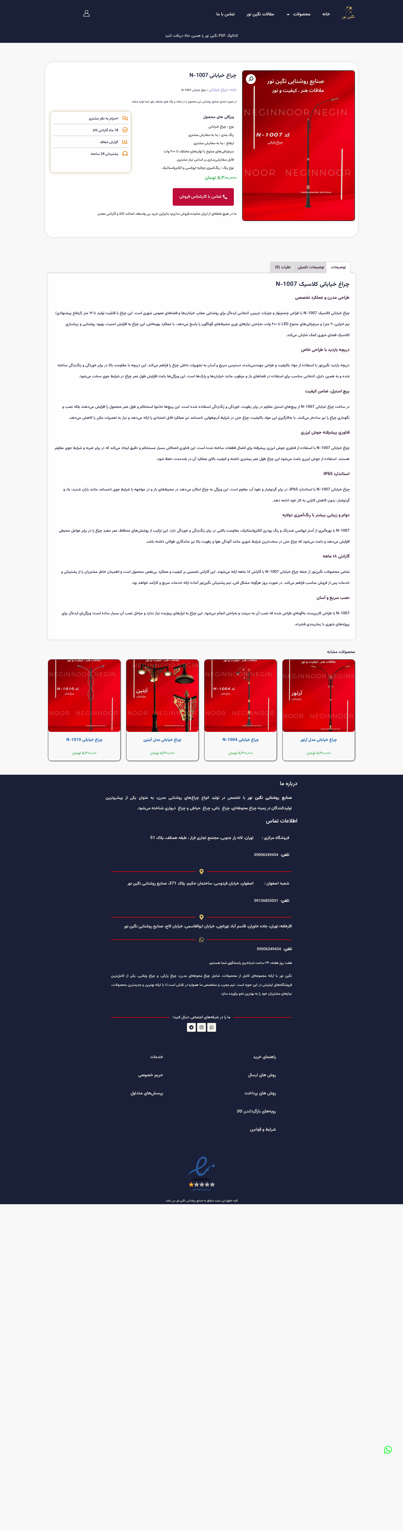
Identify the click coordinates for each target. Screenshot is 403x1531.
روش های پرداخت (260, 1093)
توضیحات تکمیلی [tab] (311, 267)
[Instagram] (201, 1027)
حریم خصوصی (150, 1075)
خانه (326, 14)
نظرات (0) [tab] (283, 267)
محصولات (302, 14)
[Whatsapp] (388, 1449)
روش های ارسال (262, 1075)
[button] (251, 79)
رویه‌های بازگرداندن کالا (256, 1111)
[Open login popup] (86, 13)
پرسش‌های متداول (146, 1093)
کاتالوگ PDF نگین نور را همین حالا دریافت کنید (201, 36)
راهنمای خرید (264, 1057)
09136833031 (266, 901)
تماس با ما (225, 14)
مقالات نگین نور (260, 14)
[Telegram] (191, 1027)
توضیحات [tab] (338, 267)
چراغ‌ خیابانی (218, 90)
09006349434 (266, 855)
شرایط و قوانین (263, 1129)
